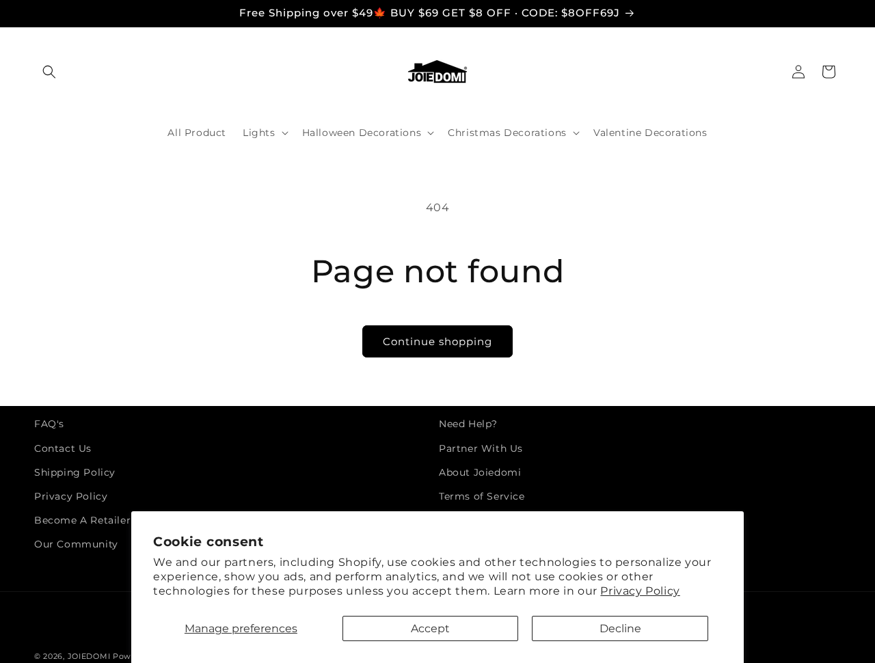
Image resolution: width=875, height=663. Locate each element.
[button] (49, 72)
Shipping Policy (75, 472)
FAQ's (49, 424)
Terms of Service (482, 496)
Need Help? (468, 424)
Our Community (76, 544)
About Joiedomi (480, 472)
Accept (430, 628)
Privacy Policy (639, 590)
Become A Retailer (82, 520)
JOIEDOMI (89, 656)
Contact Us (63, 448)
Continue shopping (437, 341)
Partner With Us (481, 448)
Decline (620, 628)
